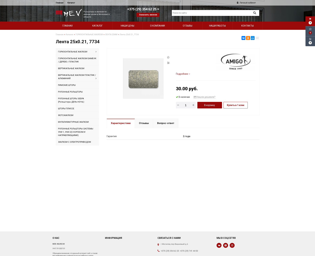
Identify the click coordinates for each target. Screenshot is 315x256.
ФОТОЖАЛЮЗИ (65, 115)
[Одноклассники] (248, 38)
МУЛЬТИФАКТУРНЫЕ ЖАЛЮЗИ (73, 122)
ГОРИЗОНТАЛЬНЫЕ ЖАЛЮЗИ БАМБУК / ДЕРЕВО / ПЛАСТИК (77, 60)
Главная (59, 3)
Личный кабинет (247, 2)
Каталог (71, 3)
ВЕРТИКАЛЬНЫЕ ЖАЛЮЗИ (71, 68)
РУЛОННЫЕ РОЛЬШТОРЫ (70, 92)
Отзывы (187, 25)
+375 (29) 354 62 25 (170, 251)
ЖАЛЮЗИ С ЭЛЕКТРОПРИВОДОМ (74, 142)
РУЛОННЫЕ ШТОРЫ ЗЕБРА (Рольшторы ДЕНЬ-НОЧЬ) (71, 100)
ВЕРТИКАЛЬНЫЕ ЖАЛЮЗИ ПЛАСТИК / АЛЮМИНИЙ (77, 77)
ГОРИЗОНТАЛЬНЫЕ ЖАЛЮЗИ (72, 51)
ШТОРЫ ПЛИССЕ (66, 108)
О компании (157, 25)
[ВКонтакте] (243, 38)
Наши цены (127, 25)
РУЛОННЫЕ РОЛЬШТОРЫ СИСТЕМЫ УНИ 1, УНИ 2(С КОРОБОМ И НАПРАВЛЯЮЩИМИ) (75, 131)
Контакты (247, 25)
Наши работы (217, 25)
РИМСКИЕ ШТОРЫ (67, 85)
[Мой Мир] (253, 38)
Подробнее (182, 74)
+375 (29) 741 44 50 (189, 251)
